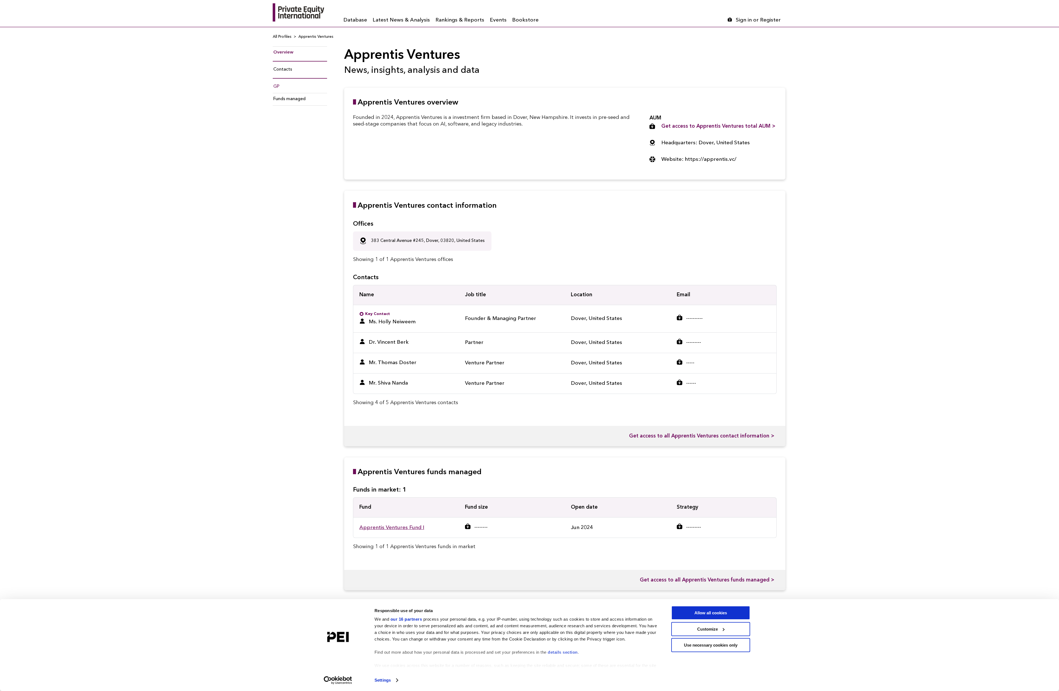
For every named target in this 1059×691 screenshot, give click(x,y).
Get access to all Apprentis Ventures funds (707, 580)
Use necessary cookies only (710, 645)
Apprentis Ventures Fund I (391, 527)
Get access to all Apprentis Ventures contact (701, 436)
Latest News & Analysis (401, 20)
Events (498, 20)
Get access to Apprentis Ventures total (718, 126)
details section (563, 652)
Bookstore (525, 20)
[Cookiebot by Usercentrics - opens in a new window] (338, 680)
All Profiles (282, 37)
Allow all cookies (710, 612)
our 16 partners (406, 619)
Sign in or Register (758, 20)
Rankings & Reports (459, 20)
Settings (383, 680)
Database (355, 20)
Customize (707, 629)
